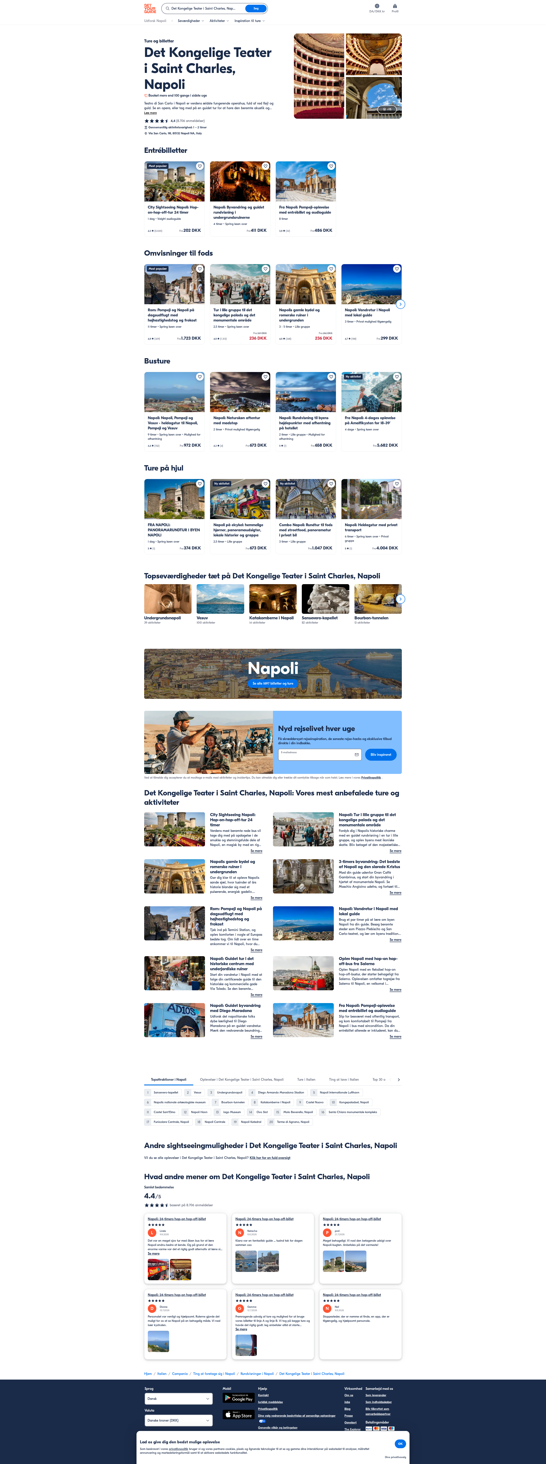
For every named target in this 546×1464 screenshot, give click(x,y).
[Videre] (400, 304)
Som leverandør (376, 1395)
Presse (348, 1416)
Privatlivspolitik (371, 777)
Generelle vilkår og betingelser (278, 1427)
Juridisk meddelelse (270, 1402)
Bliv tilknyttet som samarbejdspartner (378, 1411)
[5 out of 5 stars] (185, 1225)
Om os (348, 1395)
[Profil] (395, 6)
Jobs (347, 1402)
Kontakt (263, 1395)
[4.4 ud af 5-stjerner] (157, 121)
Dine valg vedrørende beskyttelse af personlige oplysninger (296, 1416)
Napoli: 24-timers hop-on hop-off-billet (177, 1219)
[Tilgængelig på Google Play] (239, 1398)
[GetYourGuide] (150, 8)
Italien (162, 1374)
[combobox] (203, 8)
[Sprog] (377, 6)
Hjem (148, 1374)
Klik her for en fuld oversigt (270, 1158)
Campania (180, 1374)
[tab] (168, 1079)
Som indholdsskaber (379, 1402)
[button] (174, 199)
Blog (347, 1409)
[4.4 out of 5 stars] (157, 1205)
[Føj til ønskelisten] (200, 166)
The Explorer (352, 1429)
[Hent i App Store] (239, 1415)
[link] (174, 199)
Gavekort (350, 1422)
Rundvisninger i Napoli (257, 1374)
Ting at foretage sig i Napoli (214, 1374)
